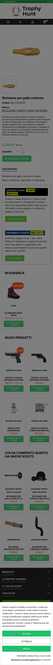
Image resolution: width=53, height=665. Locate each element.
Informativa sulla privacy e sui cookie (34, 656)
